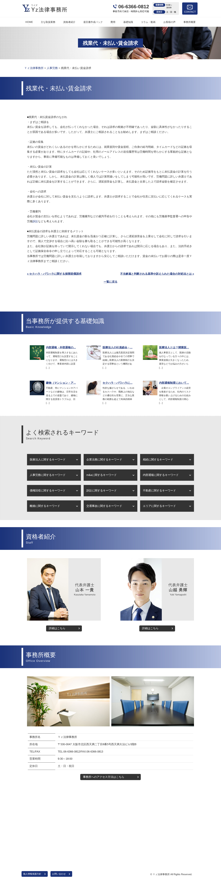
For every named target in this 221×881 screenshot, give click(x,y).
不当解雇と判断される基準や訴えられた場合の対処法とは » (157, 273)
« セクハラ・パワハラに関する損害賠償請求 (54, 273)
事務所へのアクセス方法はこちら (103, 776)
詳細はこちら (57, 628)
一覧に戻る (110, 281)
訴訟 (35, 221)
